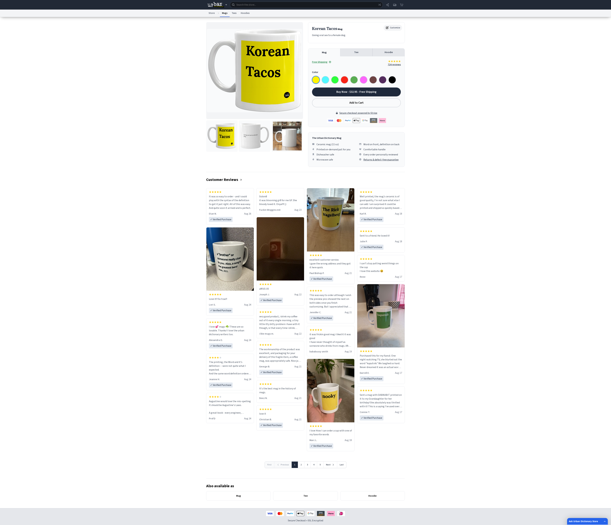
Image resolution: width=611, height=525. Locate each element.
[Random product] (379, 5)
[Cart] (401, 5)
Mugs (225, 13)
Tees (234, 13)
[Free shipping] (394, 5)
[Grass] (354, 80)
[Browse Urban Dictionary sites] (217, 4)
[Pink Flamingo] (363, 80)
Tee (356, 52)
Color (315, 72)
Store (212, 13)
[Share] (387, 5)
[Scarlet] (344, 80)
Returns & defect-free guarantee (381, 159)
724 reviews (394, 64)
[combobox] (306, 5)
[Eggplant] (382, 80)
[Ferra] (373, 80)
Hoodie (389, 52)
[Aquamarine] (325, 80)
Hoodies (245, 13)
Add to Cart (356, 103)
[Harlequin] (335, 80)
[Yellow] (316, 80)
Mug (324, 52)
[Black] (392, 80)
